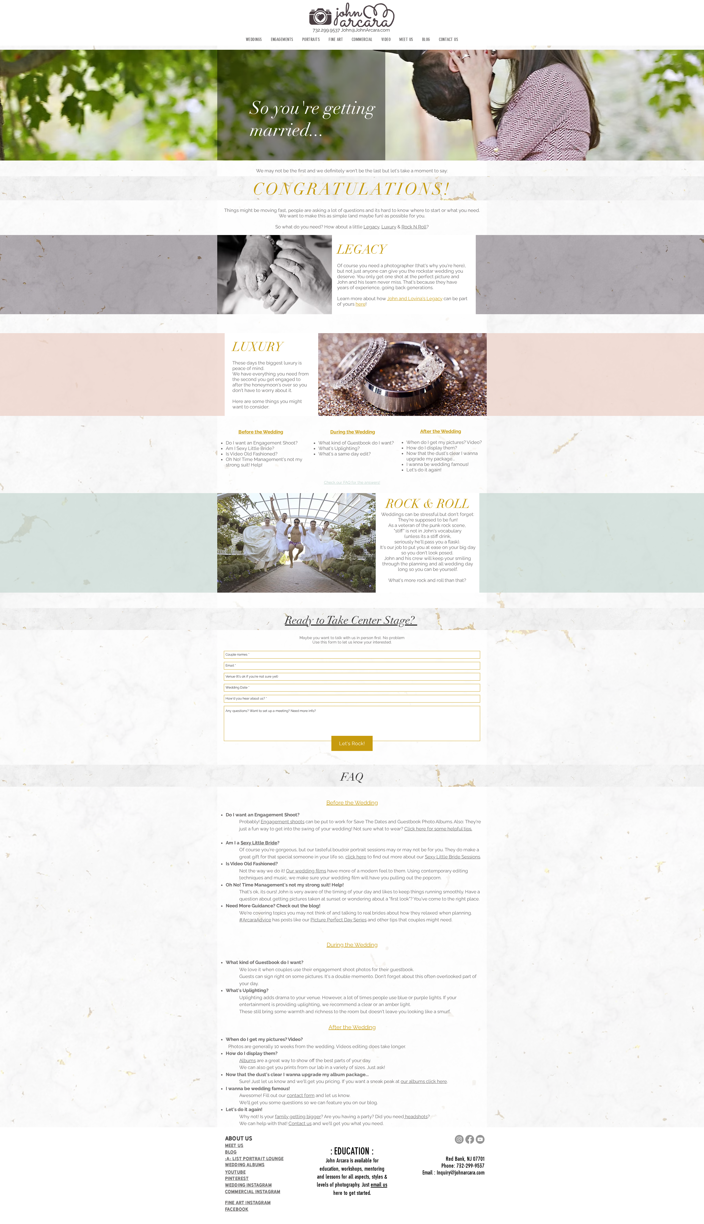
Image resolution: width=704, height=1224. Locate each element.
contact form (301, 1095)
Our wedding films (306, 871)
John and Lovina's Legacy (414, 298)
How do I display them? (431, 448)
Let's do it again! (423, 470)
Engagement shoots (282, 821)
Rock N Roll (414, 227)
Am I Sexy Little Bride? (250, 448)
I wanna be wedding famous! (437, 464)
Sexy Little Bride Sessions (452, 857)
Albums (247, 1060)
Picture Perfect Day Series (338, 919)
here (360, 304)
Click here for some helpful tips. (438, 828)
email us (379, 1184)
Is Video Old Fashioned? (251, 454)
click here (355, 857)
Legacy (371, 227)
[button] (254, 40)
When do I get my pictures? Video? (444, 442)
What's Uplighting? (339, 448)
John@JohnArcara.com (365, 30)
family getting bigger (298, 1116)
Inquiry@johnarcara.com (461, 1172)
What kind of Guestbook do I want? (356, 443)
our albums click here (424, 1081)
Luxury (388, 227)
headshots (416, 1116)
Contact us (300, 1123)
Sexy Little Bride (259, 843)
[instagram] (459, 1139)
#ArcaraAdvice (255, 919)
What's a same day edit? (344, 454)
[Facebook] (469, 1139)
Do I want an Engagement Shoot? (262, 443)
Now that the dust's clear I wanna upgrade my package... (442, 456)
